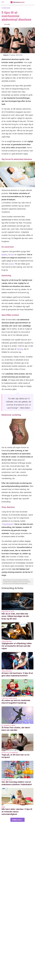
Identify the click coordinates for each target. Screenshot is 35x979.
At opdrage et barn (8, 725)
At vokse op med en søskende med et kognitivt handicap (16, 701)
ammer (11, 264)
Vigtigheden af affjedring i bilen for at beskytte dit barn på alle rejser (17, 646)
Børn (3, 807)
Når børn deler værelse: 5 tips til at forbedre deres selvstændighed (17, 811)
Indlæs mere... (17, 820)
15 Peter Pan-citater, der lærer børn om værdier (16, 728)
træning (20, 349)
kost (12, 255)
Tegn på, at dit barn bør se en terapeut (15, 756)
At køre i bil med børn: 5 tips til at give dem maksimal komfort (17, 674)
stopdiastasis (7, 524)
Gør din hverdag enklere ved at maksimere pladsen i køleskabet (17, 783)
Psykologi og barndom (10, 752)
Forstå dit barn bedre (9, 698)
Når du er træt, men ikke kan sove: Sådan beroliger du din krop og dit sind (15, 616)
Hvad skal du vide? (8, 611)
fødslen (4, 255)
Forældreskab (6, 8)
